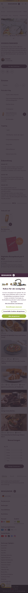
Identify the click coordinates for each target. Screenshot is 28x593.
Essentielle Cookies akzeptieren (14, 311)
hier (12, 301)
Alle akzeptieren (14, 316)
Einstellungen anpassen (14, 307)
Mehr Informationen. (10, 303)
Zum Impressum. (19, 303)
